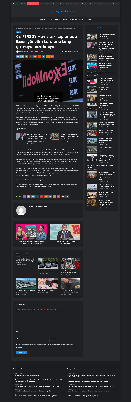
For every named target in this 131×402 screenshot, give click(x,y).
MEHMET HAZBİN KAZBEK (26, 51)
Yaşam (81, 19)
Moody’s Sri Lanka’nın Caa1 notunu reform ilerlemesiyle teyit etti (25, 260)
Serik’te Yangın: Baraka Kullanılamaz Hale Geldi (106, 123)
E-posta (18, 338)
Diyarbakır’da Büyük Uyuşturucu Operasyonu (106, 185)
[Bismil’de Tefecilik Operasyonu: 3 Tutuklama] (70, 283)
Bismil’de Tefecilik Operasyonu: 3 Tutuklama (69, 291)
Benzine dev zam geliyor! (46, 290)
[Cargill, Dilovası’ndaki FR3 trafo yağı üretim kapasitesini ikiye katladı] (54, 136)
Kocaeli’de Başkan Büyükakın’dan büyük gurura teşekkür (105, 65)
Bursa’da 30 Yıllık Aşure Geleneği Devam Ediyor (68, 272)
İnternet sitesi (53, 338)
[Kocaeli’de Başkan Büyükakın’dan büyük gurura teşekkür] (92, 66)
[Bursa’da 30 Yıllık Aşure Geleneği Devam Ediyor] (70, 263)
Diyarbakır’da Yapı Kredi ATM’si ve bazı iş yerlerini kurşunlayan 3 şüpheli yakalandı (107, 115)
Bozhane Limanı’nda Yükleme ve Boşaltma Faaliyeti (25, 291)
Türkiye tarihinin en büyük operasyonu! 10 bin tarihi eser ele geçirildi (106, 203)
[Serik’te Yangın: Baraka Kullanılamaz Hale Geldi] (92, 125)
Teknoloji (73, 19)
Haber (51, 19)
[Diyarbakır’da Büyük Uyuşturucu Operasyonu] (92, 187)
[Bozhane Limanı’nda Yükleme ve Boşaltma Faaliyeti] (26, 283)
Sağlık (65, 19)
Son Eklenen (101, 28)
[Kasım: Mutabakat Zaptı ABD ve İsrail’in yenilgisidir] (92, 106)
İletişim (88, 19)
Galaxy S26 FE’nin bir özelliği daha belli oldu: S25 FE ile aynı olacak (106, 80)
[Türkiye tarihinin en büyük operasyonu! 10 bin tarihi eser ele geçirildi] (92, 202)
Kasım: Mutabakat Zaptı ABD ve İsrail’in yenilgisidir (107, 105)
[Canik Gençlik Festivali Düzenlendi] (92, 149)
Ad (17, 331)
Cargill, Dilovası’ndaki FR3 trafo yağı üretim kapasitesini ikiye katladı (70, 136)
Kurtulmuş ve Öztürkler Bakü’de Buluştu (106, 193)
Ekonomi (58, 19)
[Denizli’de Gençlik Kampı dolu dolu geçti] (92, 37)
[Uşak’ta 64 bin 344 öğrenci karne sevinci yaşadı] (92, 97)
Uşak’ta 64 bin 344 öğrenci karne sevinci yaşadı (105, 97)
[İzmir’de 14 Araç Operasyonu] (48, 263)
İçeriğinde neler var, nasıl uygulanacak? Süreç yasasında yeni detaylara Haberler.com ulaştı (107, 176)
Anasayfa (43, 19)
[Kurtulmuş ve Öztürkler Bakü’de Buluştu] (92, 195)
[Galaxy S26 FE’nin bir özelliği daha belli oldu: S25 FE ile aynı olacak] (92, 81)
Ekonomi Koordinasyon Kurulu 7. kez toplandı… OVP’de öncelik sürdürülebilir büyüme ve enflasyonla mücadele (107, 46)
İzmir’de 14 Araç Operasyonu (47, 271)
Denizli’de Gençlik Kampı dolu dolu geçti (107, 35)
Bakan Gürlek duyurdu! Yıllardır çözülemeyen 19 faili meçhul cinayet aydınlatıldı (106, 158)
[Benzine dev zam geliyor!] (48, 283)
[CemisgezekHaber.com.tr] (65, 11)
